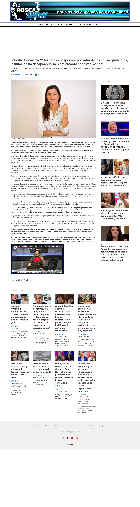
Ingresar (103, 426)
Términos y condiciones (72, 426)
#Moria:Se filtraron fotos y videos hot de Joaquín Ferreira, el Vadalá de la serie (20, 370)
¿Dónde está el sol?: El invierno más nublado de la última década (42, 367)
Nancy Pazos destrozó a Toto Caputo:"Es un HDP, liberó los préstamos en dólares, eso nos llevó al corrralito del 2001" (64, 374)
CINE (76, 24)
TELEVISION (50, 24)
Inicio (41, 24)
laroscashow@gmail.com (70, 432)
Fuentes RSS (89, 426)
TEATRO (60, 24)
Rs (38, 75)
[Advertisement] (70, 41)
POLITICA (69, 24)
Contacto (37, 426)
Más (97, 24)
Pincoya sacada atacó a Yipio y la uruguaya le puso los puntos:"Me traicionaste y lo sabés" (115, 214)
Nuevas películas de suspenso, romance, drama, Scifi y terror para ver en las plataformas (114, 181)
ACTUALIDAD (88, 24)
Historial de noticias (52, 426)
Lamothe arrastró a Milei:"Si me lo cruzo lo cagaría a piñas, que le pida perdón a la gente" (19, 314)
